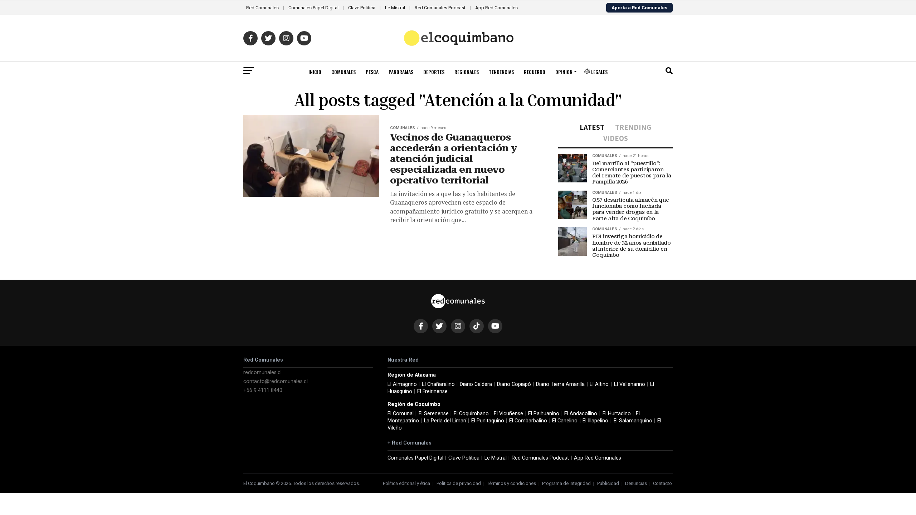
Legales (599, 71)
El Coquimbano (471, 414)
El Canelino (565, 421)
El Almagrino (402, 384)
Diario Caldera (476, 384)
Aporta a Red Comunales (639, 7)
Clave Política (361, 7)
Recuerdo (534, 71)
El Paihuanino (543, 414)
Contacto (662, 483)
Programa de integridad (566, 483)
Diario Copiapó (514, 384)
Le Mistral (395, 7)
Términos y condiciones (511, 483)
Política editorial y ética (406, 483)
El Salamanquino (633, 421)
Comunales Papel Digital (313, 7)
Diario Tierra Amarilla (560, 384)
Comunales (343, 71)
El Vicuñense (508, 414)
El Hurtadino (617, 414)
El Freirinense (432, 391)
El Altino (599, 384)
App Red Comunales (496, 7)
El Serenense (434, 414)
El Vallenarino (629, 384)
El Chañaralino (438, 384)
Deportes (433, 71)
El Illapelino (595, 421)
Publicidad (608, 483)
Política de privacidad (459, 483)
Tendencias (501, 71)
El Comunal (401, 414)
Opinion (563, 71)
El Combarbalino (528, 421)
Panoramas (401, 71)
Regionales (466, 71)
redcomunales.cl (262, 372)
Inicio (314, 71)
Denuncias (636, 483)
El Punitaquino (487, 421)
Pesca (372, 71)
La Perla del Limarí (445, 421)
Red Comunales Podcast (440, 7)
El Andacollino (580, 414)
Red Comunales (262, 7)
